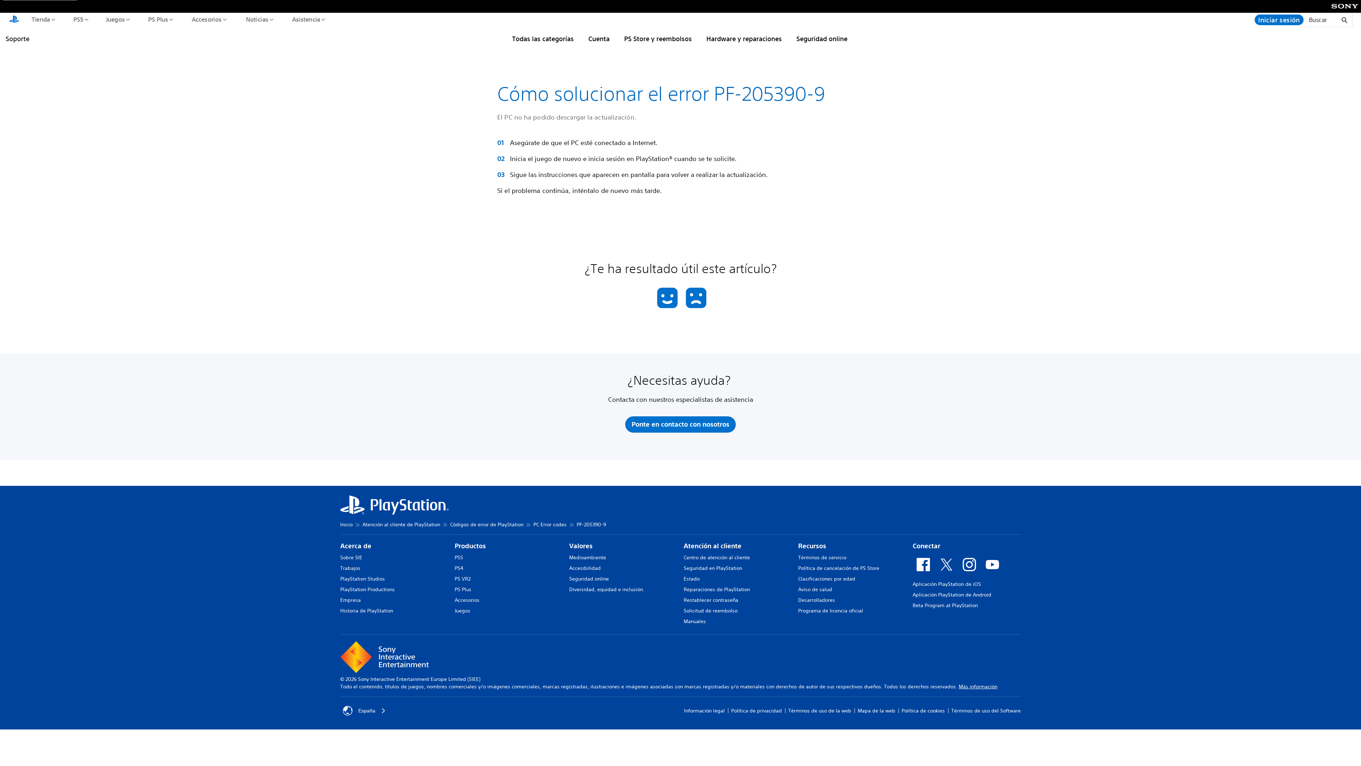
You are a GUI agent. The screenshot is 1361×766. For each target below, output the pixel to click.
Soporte (17, 39)
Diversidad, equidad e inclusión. (606, 589)
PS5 (78, 19)
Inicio (346, 524)
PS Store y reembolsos (658, 39)
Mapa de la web (876, 710)
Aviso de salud (815, 589)
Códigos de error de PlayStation (486, 524)
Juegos (115, 19)
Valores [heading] (581, 546)
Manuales (695, 621)
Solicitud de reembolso (711, 610)
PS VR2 (463, 579)
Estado (692, 579)
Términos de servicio (822, 557)
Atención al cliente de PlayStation (401, 524)
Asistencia (306, 19)
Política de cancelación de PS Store (838, 568)
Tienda (40, 19)
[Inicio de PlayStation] (14, 20)
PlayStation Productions (367, 589)
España (366, 711)
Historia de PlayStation (366, 610)
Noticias (257, 19)
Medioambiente (587, 557)
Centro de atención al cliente (717, 557)
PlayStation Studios (362, 579)
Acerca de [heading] (355, 546)
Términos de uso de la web (819, 710)
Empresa (350, 600)
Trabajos (350, 568)
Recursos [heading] (812, 546)
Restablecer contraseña (711, 600)
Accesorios (206, 19)
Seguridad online (821, 39)
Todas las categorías (543, 39)
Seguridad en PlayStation (713, 568)
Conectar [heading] (926, 546)
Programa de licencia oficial (830, 610)
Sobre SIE (351, 557)
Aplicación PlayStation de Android (952, 595)
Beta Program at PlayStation (945, 605)
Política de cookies (923, 710)
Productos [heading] (470, 546)
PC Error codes (550, 524)
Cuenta (599, 39)
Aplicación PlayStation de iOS (947, 584)
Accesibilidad (585, 568)
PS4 (459, 568)
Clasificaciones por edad (826, 579)
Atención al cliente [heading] (712, 546)
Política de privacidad (756, 710)
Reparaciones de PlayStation (717, 589)
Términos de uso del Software (986, 710)
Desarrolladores (816, 600)
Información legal (704, 710)
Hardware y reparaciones (744, 39)
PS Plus (158, 19)
